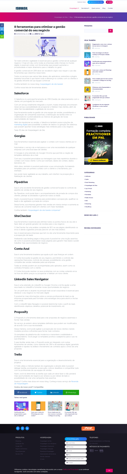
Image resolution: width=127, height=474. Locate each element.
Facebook (23, 392)
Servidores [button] (84, 8)
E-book (70, 451)
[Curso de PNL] (98, 144)
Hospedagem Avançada (46, 449)
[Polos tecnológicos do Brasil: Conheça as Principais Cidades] (87, 55)
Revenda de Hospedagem (47, 451)
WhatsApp (71, 392)
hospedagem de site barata (51, 84)
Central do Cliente (81, 2)
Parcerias (70, 447)
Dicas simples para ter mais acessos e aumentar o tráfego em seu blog (55, 414)
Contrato (70, 463)
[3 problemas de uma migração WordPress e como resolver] (87, 107)
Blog (103, 8)
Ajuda (109, 2)
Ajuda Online (71, 443)
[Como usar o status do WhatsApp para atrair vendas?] (38, 406)
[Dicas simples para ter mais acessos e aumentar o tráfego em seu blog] (55, 406)
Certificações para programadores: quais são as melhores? (20, 414)
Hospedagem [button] (74, 8)
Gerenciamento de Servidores (48, 454)
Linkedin (55, 392)
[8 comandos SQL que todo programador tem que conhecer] (72, 406)
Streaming (18, 441)
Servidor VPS (19, 454)
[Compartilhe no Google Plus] (40, 34)
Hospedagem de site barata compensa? (44, 210)
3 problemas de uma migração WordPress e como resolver (100, 105)
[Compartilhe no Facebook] (2, 25)
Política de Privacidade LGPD (76, 459)
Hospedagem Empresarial (47, 446)
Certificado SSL (20, 443)
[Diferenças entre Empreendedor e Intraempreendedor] (87, 89)
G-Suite (42, 459)
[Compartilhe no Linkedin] (2, 33)
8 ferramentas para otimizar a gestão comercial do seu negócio (39, 28)
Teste (73, 439)
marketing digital (20, 124)
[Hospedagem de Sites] (22, 8)
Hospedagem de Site (45, 441)
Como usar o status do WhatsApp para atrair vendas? (37, 414)
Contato (110, 8)
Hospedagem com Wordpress (48, 443)
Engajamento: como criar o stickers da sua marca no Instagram (102, 45)
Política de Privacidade (70, 469)
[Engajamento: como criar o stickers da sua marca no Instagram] (87, 46)
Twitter (39, 392)
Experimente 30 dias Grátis (96, 2)
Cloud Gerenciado (20, 451)
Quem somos (96, 8)
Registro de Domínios (21, 449)
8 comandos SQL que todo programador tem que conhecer (71, 414)
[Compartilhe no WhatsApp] (2, 36)
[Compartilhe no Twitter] (2, 29)
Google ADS (19, 446)
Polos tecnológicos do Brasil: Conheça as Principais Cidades (100, 53)
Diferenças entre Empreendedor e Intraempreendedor (101, 88)
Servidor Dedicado (45, 456)
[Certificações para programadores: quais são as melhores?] (21, 406)
